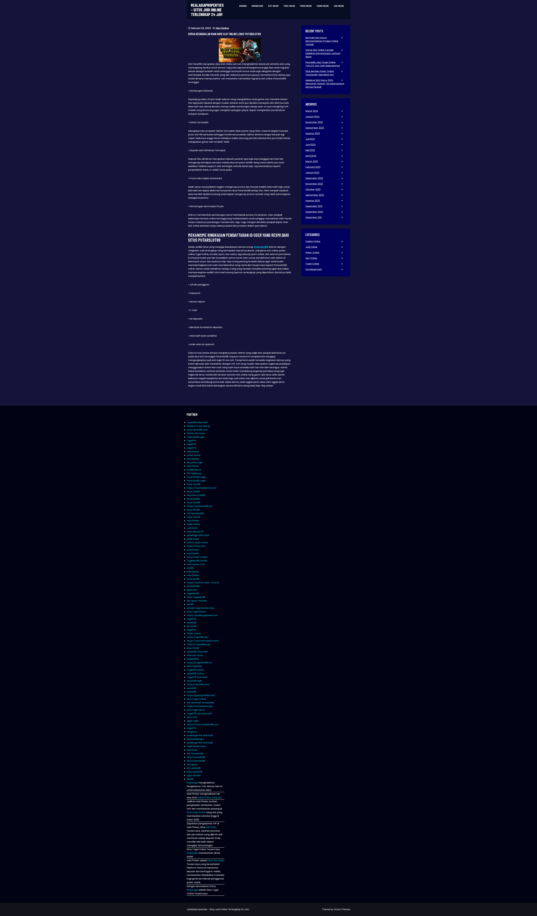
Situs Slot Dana (195, 655)
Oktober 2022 (313, 189)
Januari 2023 (312, 172)
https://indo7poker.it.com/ (201, 488)
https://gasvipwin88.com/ (201, 695)
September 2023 (314, 127)
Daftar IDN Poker (196, 433)
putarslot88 (193, 586)
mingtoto (192, 731)
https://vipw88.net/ (198, 637)
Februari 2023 (312, 167)
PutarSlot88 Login (196, 477)
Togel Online (289, 5)
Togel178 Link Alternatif (199, 713)
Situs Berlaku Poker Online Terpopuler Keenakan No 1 (319, 73)
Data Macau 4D (195, 531)
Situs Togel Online (196, 699)
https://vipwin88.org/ (198, 644)
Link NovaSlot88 (195, 513)
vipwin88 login (194, 680)
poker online (193, 455)
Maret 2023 (311, 161)
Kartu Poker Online (197, 557)
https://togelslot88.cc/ (199, 662)
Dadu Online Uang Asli (209, 797)
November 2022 (314, 183)
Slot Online (273, 5)
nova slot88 (193, 579)
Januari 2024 (312, 116)
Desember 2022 (314, 178)
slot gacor (192, 764)
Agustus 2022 (312, 200)
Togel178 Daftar (195, 670)
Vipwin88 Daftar (195, 673)
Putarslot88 (261, 247)
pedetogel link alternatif (200, 735)
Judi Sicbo (192, 528)
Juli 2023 (310, 139)
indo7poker (193, 458)
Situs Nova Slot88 (196, 495)
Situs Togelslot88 (196, 597)
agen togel (193, 720)
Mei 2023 (310, 150)
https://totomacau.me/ (200, 706)
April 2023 (310, 155)
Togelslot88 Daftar (197, 560)
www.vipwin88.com (197, 429)
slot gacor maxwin (197, 600)
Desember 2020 (314, 211)
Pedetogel (192, 782)
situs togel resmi (196, 710)
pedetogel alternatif (198, 535)
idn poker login (195, 462)
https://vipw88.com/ (198, 684)
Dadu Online (193, 524)
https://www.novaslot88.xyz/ (203, 724)
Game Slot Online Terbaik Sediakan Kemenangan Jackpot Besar (323, 53)
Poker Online (306, 5)
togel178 (191, 440)
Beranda (243, 5)
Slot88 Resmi (194, 469)
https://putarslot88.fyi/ (199, 506)
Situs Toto (192, 717)
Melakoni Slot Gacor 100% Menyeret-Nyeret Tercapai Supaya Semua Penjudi (324, 84)
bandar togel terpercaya (200, 608)
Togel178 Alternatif (197, 677)
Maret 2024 (311, 111)
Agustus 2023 (312, 133)
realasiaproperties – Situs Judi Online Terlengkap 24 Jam (207, 10)
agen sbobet (194, 775)
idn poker (192, 626)
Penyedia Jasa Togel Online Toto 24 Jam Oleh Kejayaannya (322, 64)
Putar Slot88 (193, 484)
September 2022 (314, 195)
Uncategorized (313, 269)
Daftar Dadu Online (197, 542)
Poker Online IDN (196, 546)
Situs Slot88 (193, 648)
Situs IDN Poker (216, 860)
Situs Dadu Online (196, 812)
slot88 (190, 568)
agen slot (192, 589)
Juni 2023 (310, 144)
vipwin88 (191, 622)
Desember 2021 (313, 206)
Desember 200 (313, 217)
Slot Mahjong (194, 473)
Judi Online (339, 5)
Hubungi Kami (257, 5)
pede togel (193, 539)
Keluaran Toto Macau (198, 426)
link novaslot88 (195, 753)
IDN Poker (211, 827)
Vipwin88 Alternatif (197, 422)
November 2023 (314, 122)
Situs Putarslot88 (196, 757)
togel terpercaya (196, 746)
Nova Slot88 (193, 491)
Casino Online (323, 5)
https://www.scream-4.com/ (203, 582)
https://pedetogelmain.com (202, 615)
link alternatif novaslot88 (200, 702)
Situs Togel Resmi (196, 611)
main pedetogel (195, 437)
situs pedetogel (195, 739)
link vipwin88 (194, 768)
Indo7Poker (193, 451)
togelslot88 (193, 593)
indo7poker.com (196, 564)
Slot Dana (192, 750)
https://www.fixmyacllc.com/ (203, 640)
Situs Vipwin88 (194, 771)
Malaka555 (193, 659)
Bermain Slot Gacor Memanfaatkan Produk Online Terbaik (321, 41)
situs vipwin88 (194, 666)
